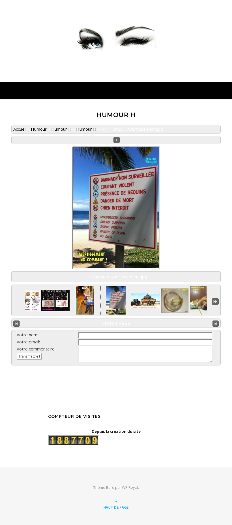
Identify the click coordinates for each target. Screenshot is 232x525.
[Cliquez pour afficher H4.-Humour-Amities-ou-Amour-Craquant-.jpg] (204, 300)
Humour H (61, 129)
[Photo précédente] (16, 323)
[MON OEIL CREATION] (116, 36)
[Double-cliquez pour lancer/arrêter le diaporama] (116, 300)
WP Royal (130, 487)
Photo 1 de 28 (116, 323)
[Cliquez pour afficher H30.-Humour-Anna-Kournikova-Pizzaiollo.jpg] (85, 300)
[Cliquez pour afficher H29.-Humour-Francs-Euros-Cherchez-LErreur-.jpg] (55, 300)
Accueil (19, 129)
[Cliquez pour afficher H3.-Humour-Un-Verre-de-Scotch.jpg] (175, 300)
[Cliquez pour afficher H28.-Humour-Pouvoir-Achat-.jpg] (26, 301)
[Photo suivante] (215, 323)
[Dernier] (215, 301)
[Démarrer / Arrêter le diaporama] (116, 140)
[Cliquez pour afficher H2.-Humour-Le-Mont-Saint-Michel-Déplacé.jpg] (145, 300)
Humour (39, 129)
